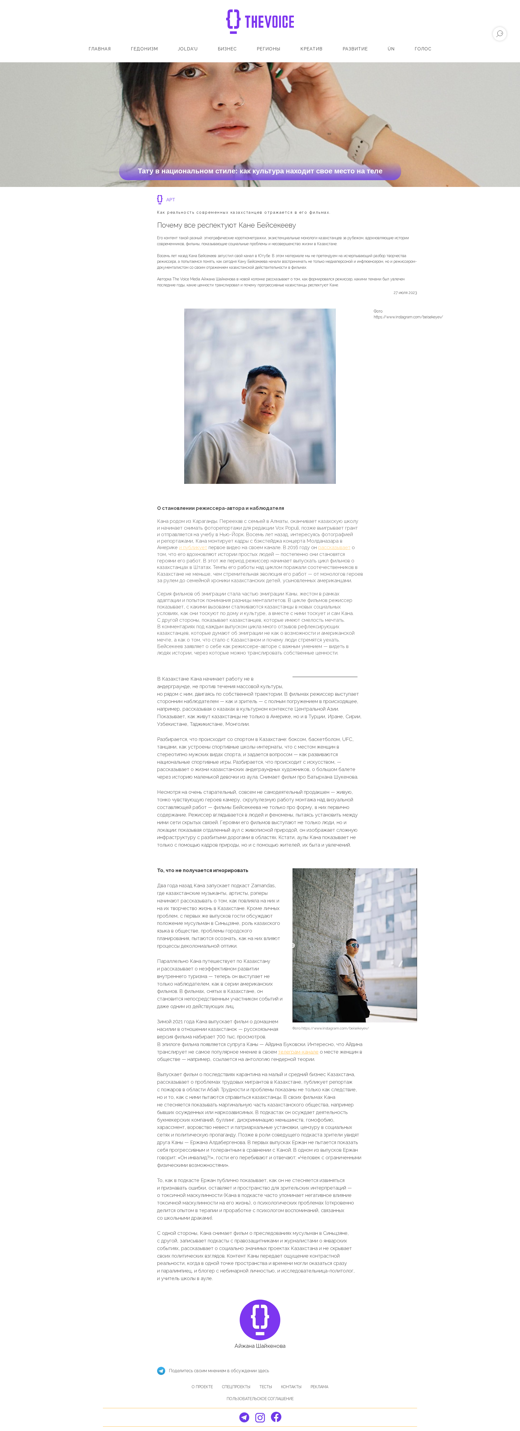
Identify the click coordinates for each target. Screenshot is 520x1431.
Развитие (355, 48)
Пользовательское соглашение (260, 1399)
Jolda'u (188, 48)
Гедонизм (144, 48)
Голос (423, 48)
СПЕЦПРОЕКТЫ (236, 1387)
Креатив (311, 48)
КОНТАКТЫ (291, 1387)
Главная (100, 48)
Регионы (268, 48)
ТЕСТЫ (265, 1387)
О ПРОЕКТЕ (202, 1387)
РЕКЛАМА (319, 1387)
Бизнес (227, 48)
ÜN (391, 48)
